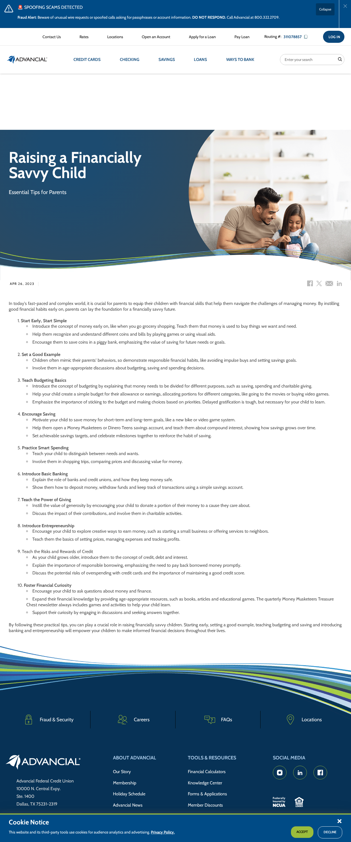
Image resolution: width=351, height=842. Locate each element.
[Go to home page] (43, 763)
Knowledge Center (205, 782)
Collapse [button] (325, 9)
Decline (330, 832)
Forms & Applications (207, 793)
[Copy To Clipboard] (308, 37)
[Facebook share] (310, 284)
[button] (339, 821)
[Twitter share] (319, 284)
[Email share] (329, 284)
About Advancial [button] (134, 758)
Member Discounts (205, 805)
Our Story (122, 771)
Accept (302, 832)
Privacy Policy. (163, 832)
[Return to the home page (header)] (27, 59)
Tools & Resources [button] (212, 758)
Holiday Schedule (129, 793)
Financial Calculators (207, 771)
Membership (124, 782)
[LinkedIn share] (339, 284)
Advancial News (128, 805)
